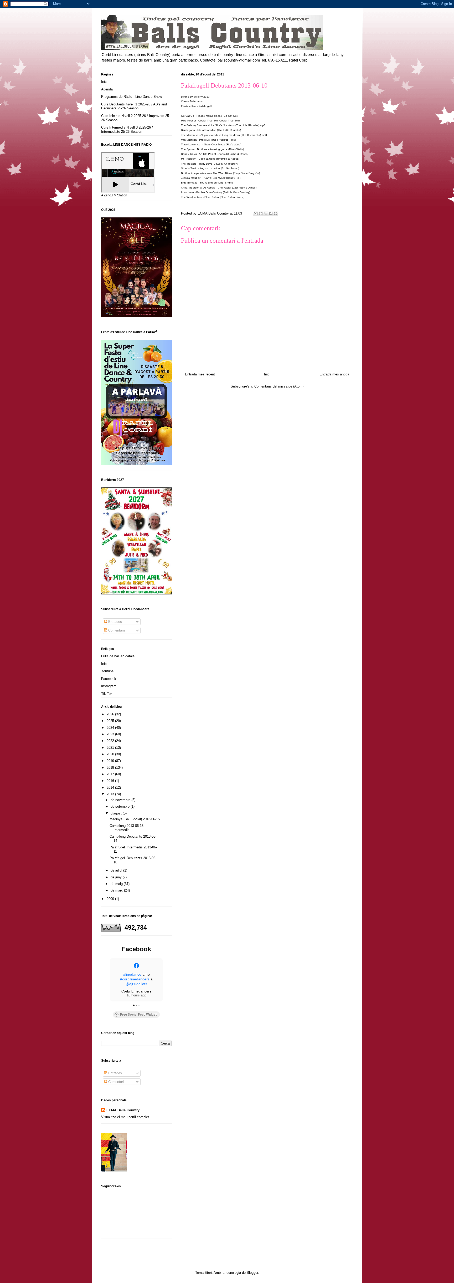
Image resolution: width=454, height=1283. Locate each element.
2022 (111, 741)
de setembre (121, 806)
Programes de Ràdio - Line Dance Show (131, 97)
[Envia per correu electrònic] (255, 213)
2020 (111, 754)
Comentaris (116, 630)
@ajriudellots (136, 984)
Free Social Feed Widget (138, 1014)
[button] (110, 980)
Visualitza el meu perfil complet (125, 1117)
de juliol (117, 870)
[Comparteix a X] (265, 213)
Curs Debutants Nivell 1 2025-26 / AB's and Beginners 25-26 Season (134, 106)
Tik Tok (106, 694)
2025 (111, 721)
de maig (117, 884)
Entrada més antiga (334, 374)
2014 (111, 788)
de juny (117, 877)
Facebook (108, 679)
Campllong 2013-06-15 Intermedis (126, 828)
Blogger (252, 1273)
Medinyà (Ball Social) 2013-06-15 (135, 819)
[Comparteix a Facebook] (270, 213)
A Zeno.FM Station (114, 195)
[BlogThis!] (260, 213)
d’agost (117, 813)
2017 (111, 774)
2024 (111, 728)
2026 (111, 714)
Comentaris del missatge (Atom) (278, 386)
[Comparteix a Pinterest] (275, 213)
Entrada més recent (200, 374)
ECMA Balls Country (123, 1110)
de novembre (121, 800)
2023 (111, 734)
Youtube (107, 671)
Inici (267, 374)
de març (117, 890)
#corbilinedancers (134, 979)
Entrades (114, 622)
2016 (111, 781)
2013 (111, 794)
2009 (111, 899)
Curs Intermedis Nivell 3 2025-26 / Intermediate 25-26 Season (127, 129)
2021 (111, 748)
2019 (111, 761)
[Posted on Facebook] (136, 966)
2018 (111, 768)
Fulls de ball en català (118, 656)
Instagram (108, 686)
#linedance (132, 974)
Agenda (107, 89)
